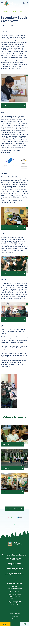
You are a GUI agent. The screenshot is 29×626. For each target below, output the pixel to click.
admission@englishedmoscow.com (14, 574)
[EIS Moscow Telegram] (21, 508)
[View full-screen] (27, 75)
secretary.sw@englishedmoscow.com (14, 565)
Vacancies (14, 618)
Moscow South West (15, 11)
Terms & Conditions (14, 613)
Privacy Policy (14, 616)
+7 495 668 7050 (14, 569)
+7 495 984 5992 (14, 560)
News (5, 11)
